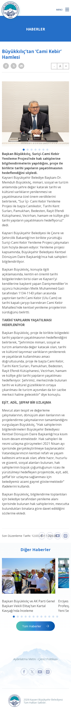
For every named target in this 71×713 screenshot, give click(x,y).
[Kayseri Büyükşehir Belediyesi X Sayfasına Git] (32, 671)
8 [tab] (41, 617)
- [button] (54, 66)
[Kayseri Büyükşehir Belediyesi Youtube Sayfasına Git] (39, 671)
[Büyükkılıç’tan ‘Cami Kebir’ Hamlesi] (35, 145)
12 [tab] (57, 617)
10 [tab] (49, 617)
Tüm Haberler (31, 626)
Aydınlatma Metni (24, 659)
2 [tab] (28, 150)
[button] (67, 9)
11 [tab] (53, 617)
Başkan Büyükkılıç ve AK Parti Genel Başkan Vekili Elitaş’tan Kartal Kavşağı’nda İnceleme (28, 606)
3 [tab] (32, 150)
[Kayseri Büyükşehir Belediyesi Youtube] (57, 535)
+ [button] (66, 66)
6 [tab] (43, 150)
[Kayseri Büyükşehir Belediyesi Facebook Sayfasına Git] (24, 671)
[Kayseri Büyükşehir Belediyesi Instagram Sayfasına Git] (47, 671)
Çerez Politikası (48, 659)
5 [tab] (39, 150)
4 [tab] (35, 150)
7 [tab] (47, 150)
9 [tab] (45, 617)
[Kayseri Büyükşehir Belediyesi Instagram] (65, 535)
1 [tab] (24, 150)
